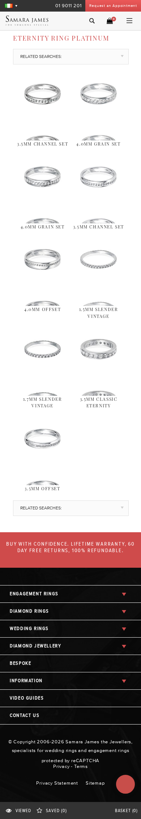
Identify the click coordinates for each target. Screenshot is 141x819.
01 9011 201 (68, 5)
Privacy (61, 766)
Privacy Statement (57, 783)
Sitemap (95, 783)
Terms (81, 766)
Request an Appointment (113, 6)
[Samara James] (32, 20)
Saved (56, 810)
